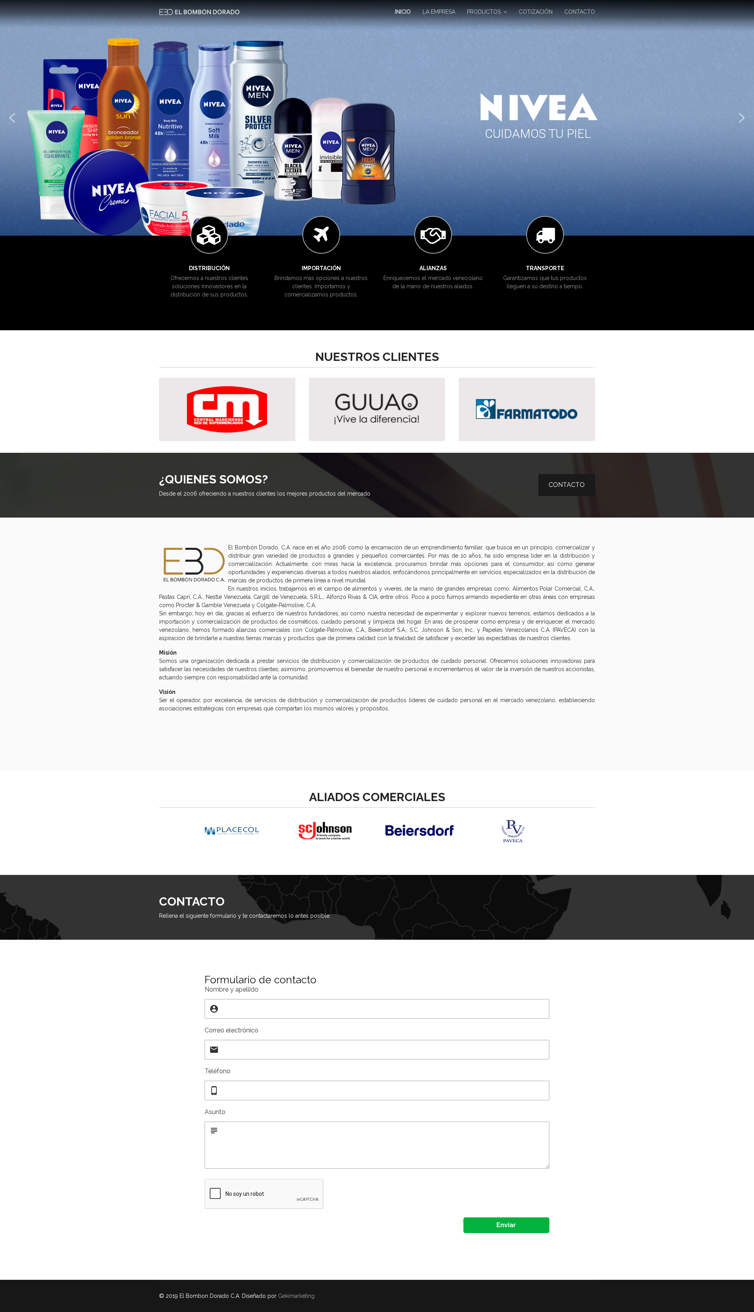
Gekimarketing (296, 1296)
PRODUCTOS (484, 12)
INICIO (403, 12)
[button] (12, 118)
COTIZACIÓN (536, 12)
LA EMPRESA (439, 12)
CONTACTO (579, 12)
